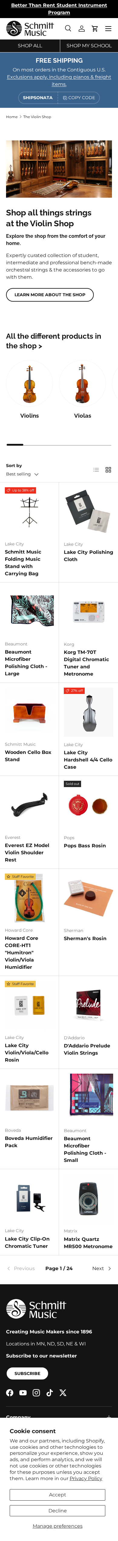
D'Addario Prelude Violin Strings (87, 1049)
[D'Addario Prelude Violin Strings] (88, 1005)
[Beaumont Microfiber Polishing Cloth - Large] (29, 611)
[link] (23, 1268)
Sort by (14, 465)
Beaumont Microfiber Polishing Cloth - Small (85, 1149)
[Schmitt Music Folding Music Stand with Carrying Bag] (29, 511)
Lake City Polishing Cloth (88, 555)
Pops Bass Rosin (85, 846)
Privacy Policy (86, 1478)
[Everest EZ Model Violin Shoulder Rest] (29, 805)
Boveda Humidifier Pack (29, 1141)
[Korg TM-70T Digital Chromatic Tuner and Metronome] (88, 611)
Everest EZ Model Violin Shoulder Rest (27, 853)
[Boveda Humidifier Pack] (29, 1098)
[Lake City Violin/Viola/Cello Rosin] (29, 1005)
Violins (29, 415)
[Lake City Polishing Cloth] (88, 511)
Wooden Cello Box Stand (28, 755)
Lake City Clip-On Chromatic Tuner (27, 1242)
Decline (57, 1511)
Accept (57, 1495)
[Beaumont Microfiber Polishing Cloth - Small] (88, 1098)
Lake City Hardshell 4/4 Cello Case (88, 760)
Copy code (81, 97)
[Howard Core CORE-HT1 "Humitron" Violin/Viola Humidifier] (29, 898)
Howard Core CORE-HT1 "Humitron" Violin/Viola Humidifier (21, 952)
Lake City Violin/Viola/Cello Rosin (26, 1053)
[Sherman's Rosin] (88, 898)
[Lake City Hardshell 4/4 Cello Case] (88, 712)
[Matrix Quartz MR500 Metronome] (88, 1198)
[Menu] (108, 28)
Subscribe (27, 1373)
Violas (82, 415)
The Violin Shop (37, 117)
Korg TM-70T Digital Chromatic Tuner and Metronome (86, 663)
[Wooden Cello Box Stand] (29, 712)
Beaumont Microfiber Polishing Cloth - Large (26, 662)
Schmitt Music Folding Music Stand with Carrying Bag (23, 562)
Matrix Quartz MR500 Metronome (88, 1242)
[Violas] (82, 383)
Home (12, 117)
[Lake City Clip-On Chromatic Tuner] (29, 1198)
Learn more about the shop (50, 294)
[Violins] (29, 383)
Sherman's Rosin (85, 938)
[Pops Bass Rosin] (88, 805)
